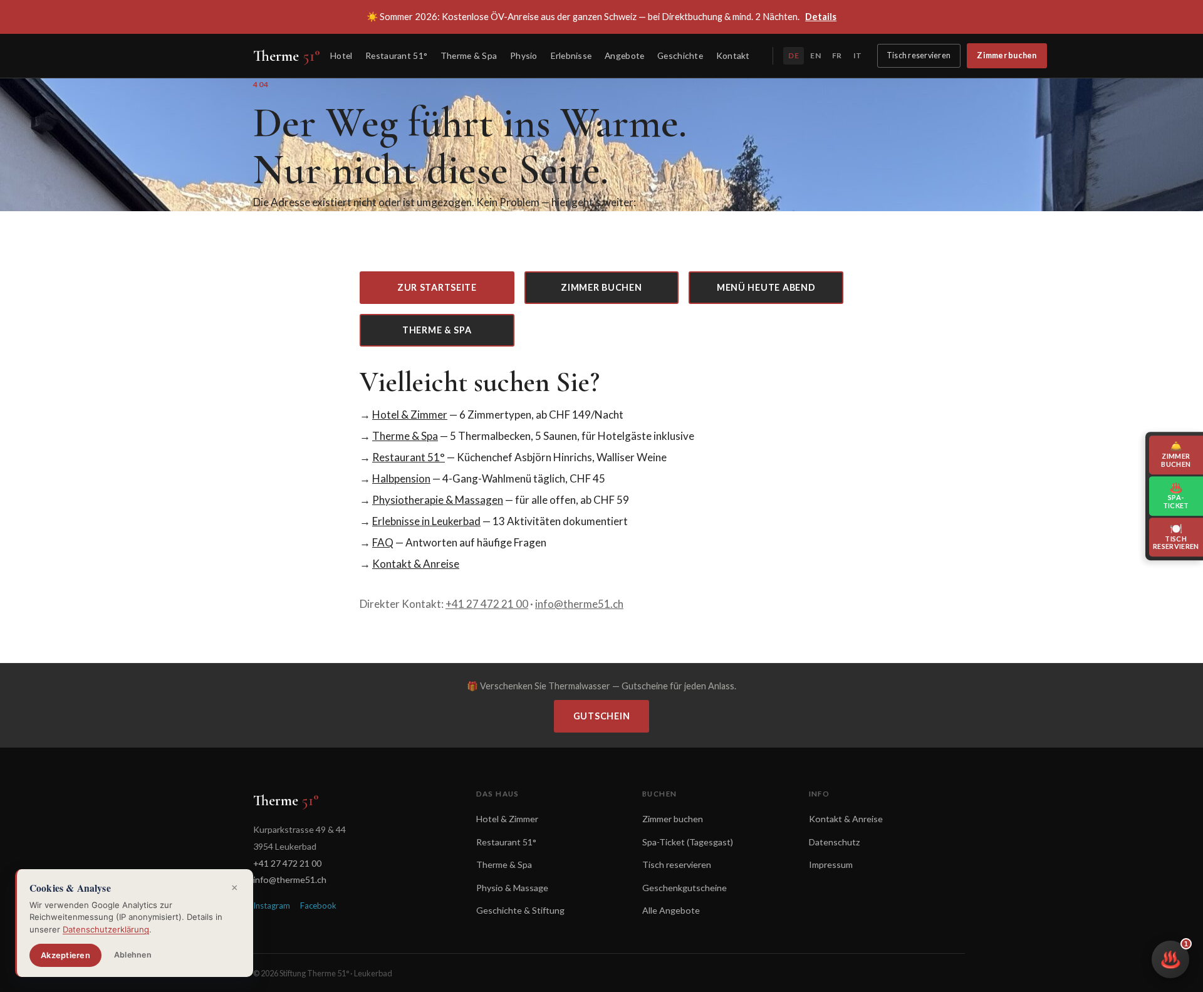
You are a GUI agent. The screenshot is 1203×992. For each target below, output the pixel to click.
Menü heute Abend (766, 287)
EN (815, 55)
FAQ (382, 542)
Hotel (341, 55)
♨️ (1174, 955)
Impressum (831, 864)
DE (793, 55)
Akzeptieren (65, 955)
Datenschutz (834, 842)
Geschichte (680, 55)
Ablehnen (133, 954)
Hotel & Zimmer (409, 414)
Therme (286, 55)
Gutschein (601, 716)
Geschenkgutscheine (684, 887)
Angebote (624, 55)
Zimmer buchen (1006, 55)
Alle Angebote (671, 910)
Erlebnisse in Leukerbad (426, 521)
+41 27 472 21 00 (486, 603)
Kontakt (733, 55)
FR (836, 55)
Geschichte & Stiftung (520, 910)
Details (820, 16)
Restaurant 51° (396, 55)
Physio (524, 55)
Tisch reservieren (918, 55)
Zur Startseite (437, 287)
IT (857, 55)
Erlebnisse (571, 55)
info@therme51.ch (579, 603)
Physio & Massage (512, 887)
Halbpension (401, 478)
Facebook (318, 906)
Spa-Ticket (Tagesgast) (687, 842)
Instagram (271, 906)
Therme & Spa (468, 55)
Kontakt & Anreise (415, 563)
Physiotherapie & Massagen (437, 499)
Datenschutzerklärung (106, 929)
